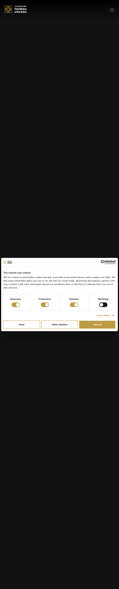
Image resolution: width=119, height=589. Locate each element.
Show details (103, 315)
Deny (21, 324)
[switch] (45, 304)
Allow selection (59, 324)
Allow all (97, 324)
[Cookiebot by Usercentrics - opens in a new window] (103, 262)
